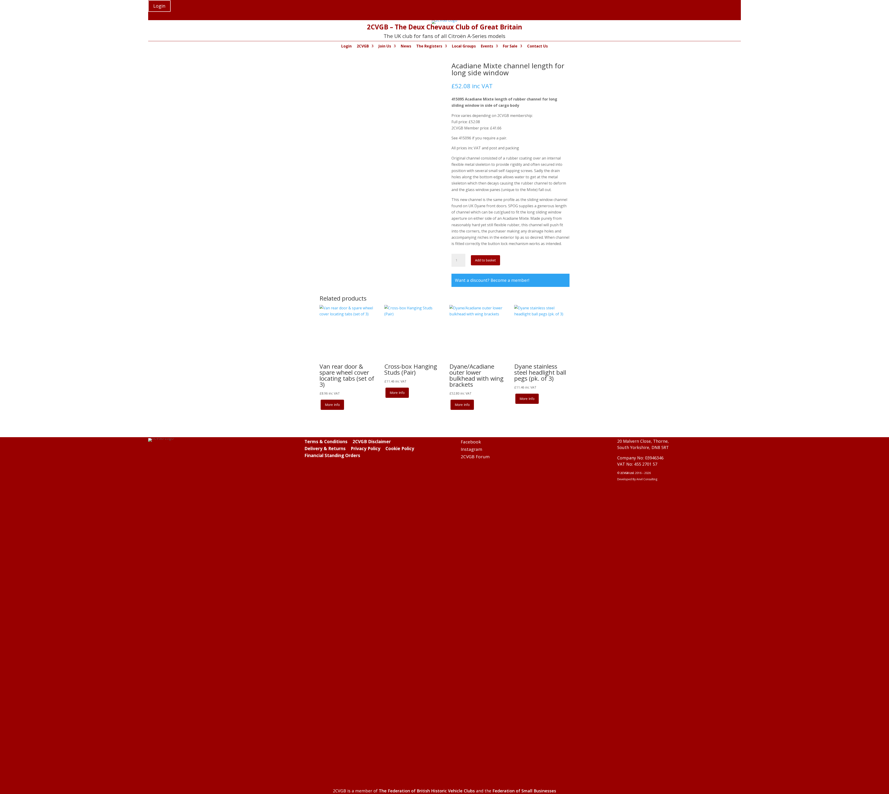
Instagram (471, 449)
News (406, 46)
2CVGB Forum (475, 457)
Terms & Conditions (325, 442)
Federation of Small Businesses (524, 791)
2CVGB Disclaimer (372, 442)
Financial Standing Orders (332, 456)
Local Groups (464, 46)
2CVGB (363, 46)
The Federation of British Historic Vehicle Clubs (427, 791)
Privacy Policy (365, 449)
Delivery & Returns (325, 449)
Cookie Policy (399, 449)
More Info (332, 404)
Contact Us (537, 46)
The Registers (429, 46)
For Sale (510, 46)
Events (487, 46)
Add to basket (485, 260)
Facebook (471, 442)
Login (159, 6)
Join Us (385, 46)
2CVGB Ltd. (627, 473)
